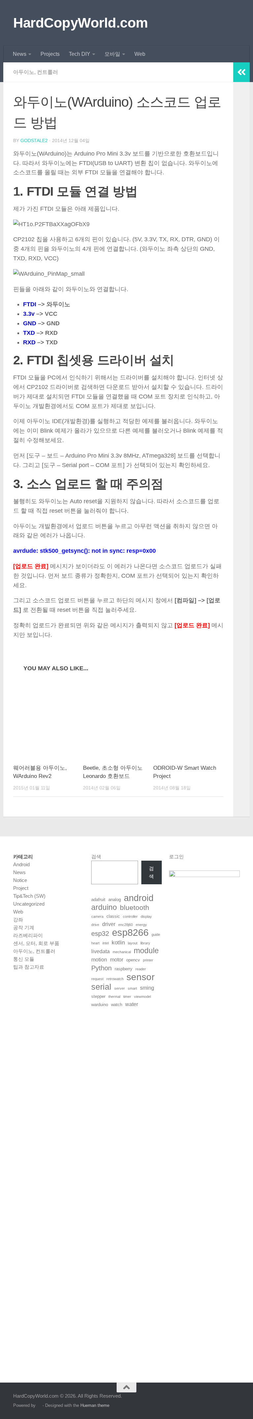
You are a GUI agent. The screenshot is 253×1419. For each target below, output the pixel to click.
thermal (114, 997)
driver (108, 924)
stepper (98, 996)
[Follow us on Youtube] (235, 1400)
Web (139, 54)
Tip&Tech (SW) (29, 896)
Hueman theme (94, 1405)
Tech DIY (79, 54)
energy (141, 925)
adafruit (98, 899)
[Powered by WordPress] (39, 1405)
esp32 (100, 933)
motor (116, 959)
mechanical (122, 952)
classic (113, 916)
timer (127, 997)
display (146, 916)
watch (116, 1004)
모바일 (112, 54)
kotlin (118, 942)
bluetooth (134, 908)
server (119, 988)
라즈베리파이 (28, 935)
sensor (140, 977)
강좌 (18, 919)
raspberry (123, 968)
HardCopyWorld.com (80, 23)
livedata (100, 951)
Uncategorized (28, 904)
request (97, 979)
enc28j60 (125, 925)
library (145, 943)
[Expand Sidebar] (241, 72)
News (19, 54)
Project (20, 888)
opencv (133, 959)
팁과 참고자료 (28, 967)
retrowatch (115, 979)
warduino (99, 1004)
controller (130, 916)
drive (95, 925)
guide (156, 934)
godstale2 (34, 140)
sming (147, 988)
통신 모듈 (23, 959)
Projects (50, 54)
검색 (96, 856)
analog (114, 899)
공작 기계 (23, 927)
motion (99, 959)
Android (21, 864)
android (139, 898)
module (146, 951)
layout (132, 943)
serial (101, 987)
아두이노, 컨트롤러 (35, 72)
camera (97, 916)
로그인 (176, 856)
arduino (104, 908)
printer (148, 960)
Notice (20, 880)
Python (101, 968)
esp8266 (130, 932)
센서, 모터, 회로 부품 (36, 943)
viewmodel (142, 997)
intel (105, 943)
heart (95, 943)
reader (140, 969)
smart (132, 988)
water (131, 1004)
